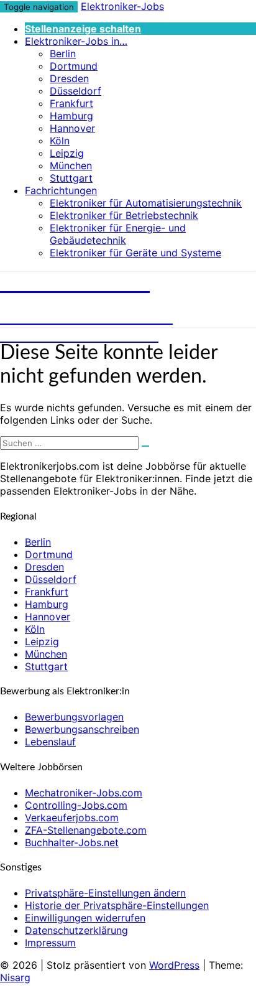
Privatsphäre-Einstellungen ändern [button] (105, 893)
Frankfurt (71, 103)
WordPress (174, 965)
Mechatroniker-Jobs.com (83, 792)
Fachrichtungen (61, 190)
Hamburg (71, 116)
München (71, 165)
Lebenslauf (50, 741)
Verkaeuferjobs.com (72, 817)
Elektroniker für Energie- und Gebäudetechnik (118, 233)
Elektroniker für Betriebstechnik (124, 215)
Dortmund (74, 66)
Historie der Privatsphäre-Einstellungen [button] (117, 905)
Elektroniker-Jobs (122, 6)
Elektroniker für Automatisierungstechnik (146, 203)
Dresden (69, 78)
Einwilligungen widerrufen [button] (85, 917)
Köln (60, 140)
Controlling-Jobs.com (76, 805)
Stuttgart (71, 178)
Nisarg (15, 977)
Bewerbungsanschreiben (82, 729)
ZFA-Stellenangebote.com (86, 830)
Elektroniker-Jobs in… (76, 41)
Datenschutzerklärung (76, 930)
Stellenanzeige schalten (83, 28)
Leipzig (67, 153)
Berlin (63, 53)
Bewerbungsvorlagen (74, 717)
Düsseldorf (75, 91)
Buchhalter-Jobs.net (72, 842)
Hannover (72, 128)
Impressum (50, 942)
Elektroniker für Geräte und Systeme (135, 252)
